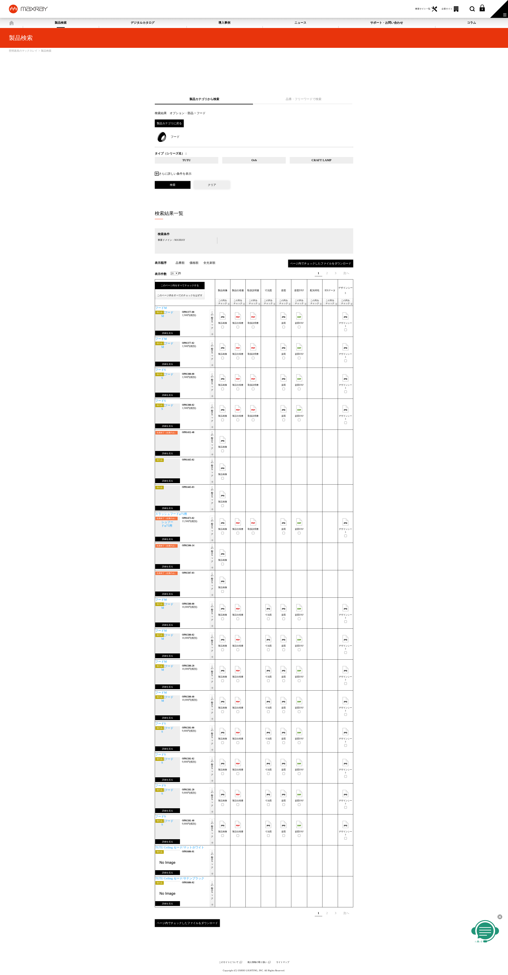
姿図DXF (299, 323)
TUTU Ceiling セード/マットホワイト (179, 847)
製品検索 (61, 22)
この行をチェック (212, 319)
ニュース (300, 22)
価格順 (194, 262)
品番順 (180, 262)
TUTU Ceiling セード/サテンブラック (179, 878)
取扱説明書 (253, 323)
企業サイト (447, 9)
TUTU (186, 160)
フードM (161, 307)
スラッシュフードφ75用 (171, 513)
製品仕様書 (237, 323)
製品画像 (222, 323)
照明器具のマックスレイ (11, 23)
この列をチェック (222, 302)
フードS (160, 369)
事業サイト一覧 (422, 9)
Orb (254, 160)
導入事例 (224, 22)
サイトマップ (282, 962)
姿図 (283, 323)
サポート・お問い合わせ (386, 22)
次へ (346, 273)
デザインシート (345, 324)
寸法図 (268, 615)
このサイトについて (229, 962)
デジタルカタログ (143, 22)
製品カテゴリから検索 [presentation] (204, 99)
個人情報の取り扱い (257, 962)
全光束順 (209, 262)
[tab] (204, 99)
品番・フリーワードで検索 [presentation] (303, 99)
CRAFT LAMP (321, 160)
